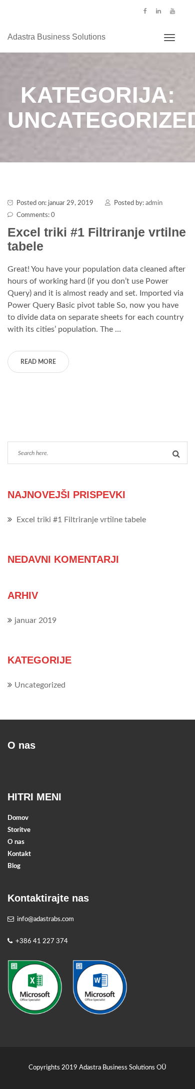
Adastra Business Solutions (57, 37)
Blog (14, 866)
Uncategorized (40, 685)
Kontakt (19, 854)
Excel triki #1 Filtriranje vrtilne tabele (97, 239)
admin (154, 203)
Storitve (19, 830)
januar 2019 (35, 620)
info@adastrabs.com (45, 919)
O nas (16, 842)
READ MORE (38, 362)
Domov (18, 818)
